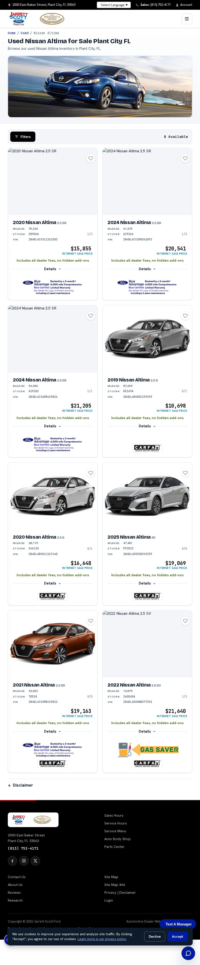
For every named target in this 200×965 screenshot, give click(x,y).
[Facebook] (12, 860)
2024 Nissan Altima (134, 222)
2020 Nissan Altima (39, 222)
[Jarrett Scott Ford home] (39, 18)
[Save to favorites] (91, 158)
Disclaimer (23, 785)
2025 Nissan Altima (132, 537)
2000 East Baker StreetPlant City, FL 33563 (26, 838)
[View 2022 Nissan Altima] (147, 644)
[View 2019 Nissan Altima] (147, 338)
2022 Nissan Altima (134, 685)
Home (12, 33)
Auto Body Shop (117, 839)
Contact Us (17, 877)
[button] (52, 287)
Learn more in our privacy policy (102, 939)
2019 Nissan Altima (133, 380)
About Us (15, 885)
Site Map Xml (114, 885)
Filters (25, 136)
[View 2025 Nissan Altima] (147, 496)
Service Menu (115, 831)
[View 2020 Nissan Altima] (52, 181)
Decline (155, 936)
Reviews (14, 892)
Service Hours (115, 823)
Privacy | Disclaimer (120, 892)
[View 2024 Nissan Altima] (147, 181)
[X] (35, 860)
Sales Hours (113, 815)
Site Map (111, 877)
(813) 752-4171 (23, 848)
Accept (177, 936)
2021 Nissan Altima (39, 685)
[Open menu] (186, 18)
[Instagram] (24, 860)
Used (25, 33)
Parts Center (114, 846)
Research (15, 900)
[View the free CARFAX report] (147, 448)
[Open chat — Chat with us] (188, 953)
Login (108, 900)
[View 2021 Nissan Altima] (52, 644)
